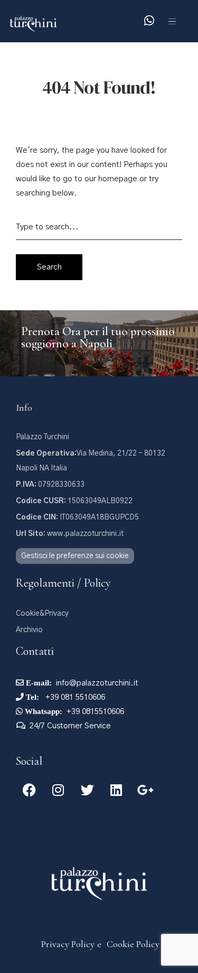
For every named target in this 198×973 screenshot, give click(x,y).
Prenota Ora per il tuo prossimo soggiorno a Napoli (98, 337)
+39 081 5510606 (74, 697)
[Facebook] (29, 790)
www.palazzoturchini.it (70, 534)
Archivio (29, 630)
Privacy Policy (68, 944)
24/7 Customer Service (70, 726)
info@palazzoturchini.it (97, 683)
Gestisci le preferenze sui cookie (75, 556)
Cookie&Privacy (42, 613)
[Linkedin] (116, 790)
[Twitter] (87, 790)
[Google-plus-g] (145, 790)
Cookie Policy (133, 944)
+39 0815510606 (95, 712)
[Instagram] (58, 790)
